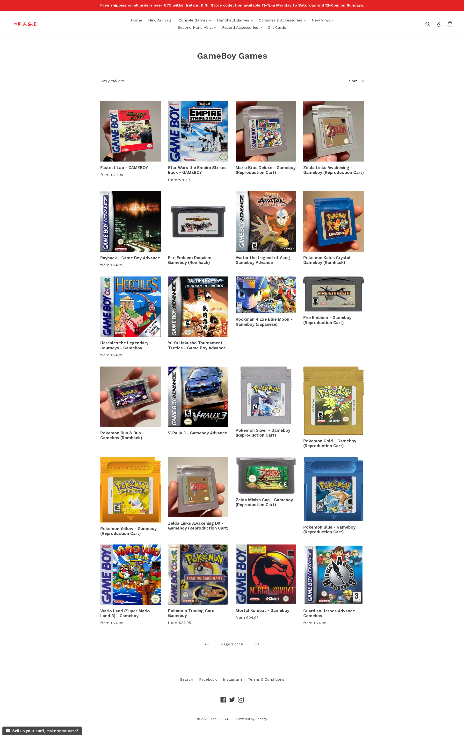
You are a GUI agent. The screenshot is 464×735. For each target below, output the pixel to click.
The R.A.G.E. (220, 719)
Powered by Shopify (251, 719)
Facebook (208, 679)
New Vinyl (324, 20)
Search (186, 679)
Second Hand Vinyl (198, 27)
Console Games (196, 20)
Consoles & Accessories (283, 20)
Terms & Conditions (266, 679)
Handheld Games (236, 20)
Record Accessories (243, 27)
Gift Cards (277, 27)
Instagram (232, 679)
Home (136, 20)
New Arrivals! (160, 20)
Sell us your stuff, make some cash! (44, 731)
